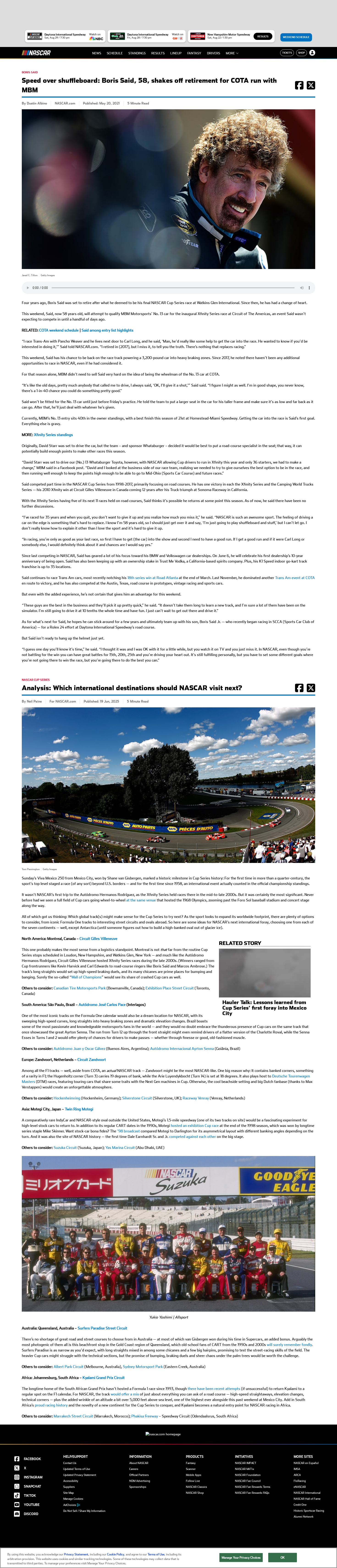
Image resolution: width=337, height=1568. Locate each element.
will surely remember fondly (289, 1345)
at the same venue (141, 900)
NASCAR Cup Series (36, 679)
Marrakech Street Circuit (73, 1416)
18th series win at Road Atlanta (152, 578)
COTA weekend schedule (59, 330)
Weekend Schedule (296, 37)
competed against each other (192, 1136)
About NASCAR (138, 1463)
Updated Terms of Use (76, 1469)
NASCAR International (307, 1492)
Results (262, 36)
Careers (133, 1469)
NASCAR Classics (196, 1486)
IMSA (297, 1469)
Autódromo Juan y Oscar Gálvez (79, 1048)
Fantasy (194, 53)
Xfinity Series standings (53, 435)
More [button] (230, 53)
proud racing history (51, 1405)
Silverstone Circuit (137, 1098)
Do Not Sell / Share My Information (84, 1511)
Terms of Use (156, 1554)
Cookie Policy (115, 1554)
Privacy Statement (76, 1554)
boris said (30, 72)
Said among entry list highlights (107, 330)
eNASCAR (300, 1486)
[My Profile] (312, 52)
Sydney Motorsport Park (143, 1367)
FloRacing (300, 1481)
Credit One (300, 1504)
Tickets (287, 52)
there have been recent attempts (214, 1389)
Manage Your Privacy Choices (241, 1557)
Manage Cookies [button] (73, 1498)
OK (283, 1557)
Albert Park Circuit (68, 1367)
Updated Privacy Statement (79, 1475)
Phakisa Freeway (144, 1416)
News (96, 53)
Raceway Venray (196, 1098)
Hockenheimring (67, 1098)
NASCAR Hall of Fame (307, 1498)
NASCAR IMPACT (245, 1463)
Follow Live (193, 1481)
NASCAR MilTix (244, 1469)
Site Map (68, 1492)
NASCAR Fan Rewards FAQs (252, 1492)
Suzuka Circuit (65, 1147)
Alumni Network (303, 1516)
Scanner (191, 1469)
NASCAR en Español (306, 1463)
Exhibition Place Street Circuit (170, 988)
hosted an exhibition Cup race (195, 1125)
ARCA (297, 1475)
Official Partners (139, 1475)
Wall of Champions (86, 977)
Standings (137, 53)
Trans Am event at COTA (295, 578)
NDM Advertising (139, 1481)
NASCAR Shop (195, 1492)
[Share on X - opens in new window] (311, 87)
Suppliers (69, 1486)
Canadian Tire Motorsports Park (80, 988)
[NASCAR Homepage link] (168, 1431)
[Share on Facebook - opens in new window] (299, 87)
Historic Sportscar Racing (309, 1510)
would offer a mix (125, 1394)
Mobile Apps (193, 1475)
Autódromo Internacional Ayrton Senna (182, 1048)
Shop (301, 52)
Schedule (115, 53)
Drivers (213, 53)
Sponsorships (137, 1486)
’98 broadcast (128, 1131)
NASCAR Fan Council (248, 1481)
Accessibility (70, 1481)
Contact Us (69, 1463)
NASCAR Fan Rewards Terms (252, 1486)
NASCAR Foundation (248, 1475)
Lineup (176, 53)
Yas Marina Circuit (120, 1147)
